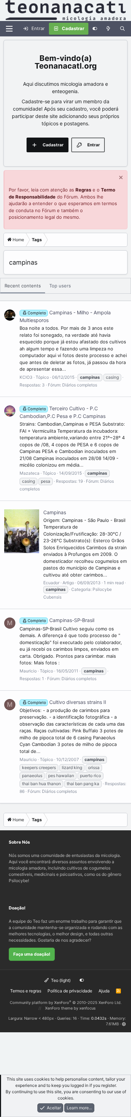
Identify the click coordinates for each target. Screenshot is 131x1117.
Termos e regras (25, 990)
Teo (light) (60, 980)
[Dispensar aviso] (120, 178)
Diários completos (79, 385)
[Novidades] (108, 29)
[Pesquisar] (122, 29)
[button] (124, 1023)
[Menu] (9, 28)
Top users (60, 285)
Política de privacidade (70, 990)
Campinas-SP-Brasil (61, 620)
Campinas (54, 512)
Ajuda (104, 990)
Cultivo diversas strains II (67, 702)
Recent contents (23, 285)
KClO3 (26, 377)
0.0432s (99, 1018)
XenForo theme (59, 1008)
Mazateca (29, 473)
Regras (83, 190)
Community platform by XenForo (66, 1002)
